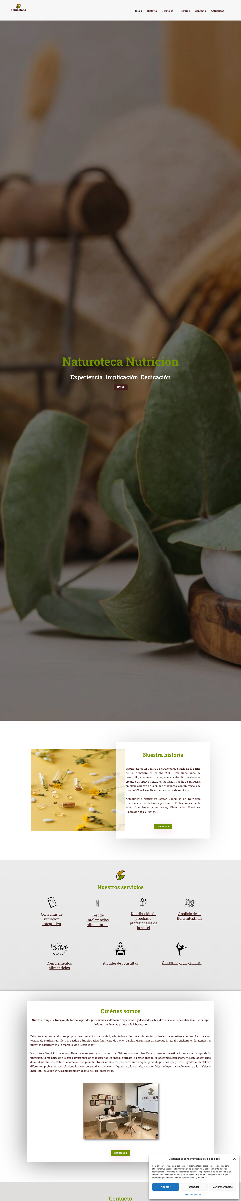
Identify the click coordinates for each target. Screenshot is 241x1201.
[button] (234, 1158)
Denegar (194, 1186)
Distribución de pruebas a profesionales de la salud (143, 920)
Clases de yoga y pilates (181, 962)
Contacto (200, 10)
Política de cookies (192, 1194)
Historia (152, 10)
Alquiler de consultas (120, 963)
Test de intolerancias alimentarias (98, 920)
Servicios (167, 10)
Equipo (185, 10)
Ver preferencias (223, 1186)
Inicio (138, 10)
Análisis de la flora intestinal (189, 916)
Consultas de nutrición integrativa (51, 919)
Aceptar (166, 1186)
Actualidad (217, 10)
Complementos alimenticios (59, 965)
